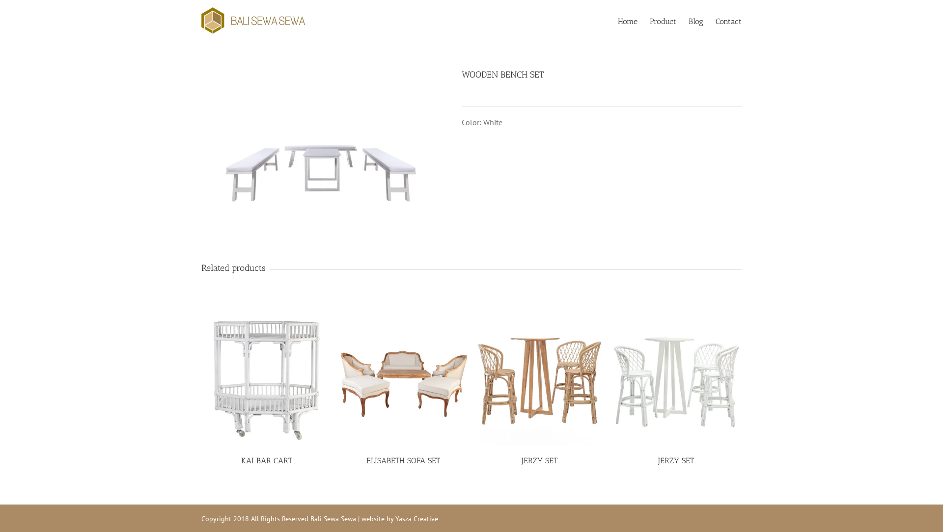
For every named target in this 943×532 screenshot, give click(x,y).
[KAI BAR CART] (267, 380)
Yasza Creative (416, 518)
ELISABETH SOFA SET (403, 460)
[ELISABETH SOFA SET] (403, 380)
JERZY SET (539, 460)
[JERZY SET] (540, 380)
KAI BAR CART (266, 460)
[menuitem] (634, 20)
